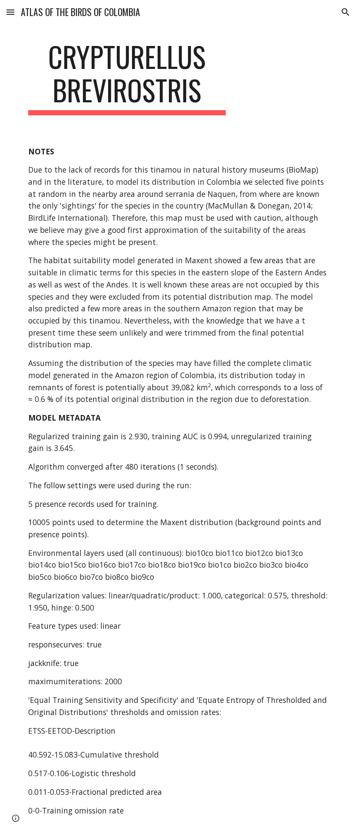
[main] (127, 77)
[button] (10, 12)
